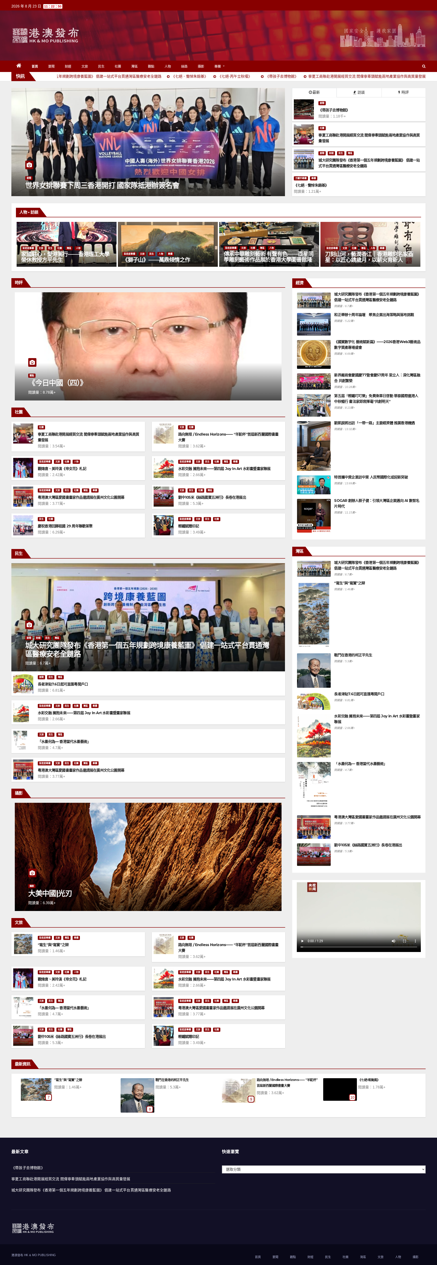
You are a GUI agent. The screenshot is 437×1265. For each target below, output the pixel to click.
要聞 (51, 66)
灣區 (134, 66)
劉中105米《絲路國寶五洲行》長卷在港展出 (212, 497)
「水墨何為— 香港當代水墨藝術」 (64, 741)
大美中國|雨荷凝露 (269, 1080)
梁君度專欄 (28, 248)
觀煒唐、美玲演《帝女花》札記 (62, 469)
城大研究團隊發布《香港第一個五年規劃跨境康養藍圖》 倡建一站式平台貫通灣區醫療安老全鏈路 (147, 649)
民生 (101, 66)
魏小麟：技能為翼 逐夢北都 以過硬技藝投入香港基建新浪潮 (119, 382)
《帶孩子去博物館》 (28, 1168)
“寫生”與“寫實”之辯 (53, 945)
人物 (168, 66)
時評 (405, 92)
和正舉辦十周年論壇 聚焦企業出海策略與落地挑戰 (374, 315)
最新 (316, 92)
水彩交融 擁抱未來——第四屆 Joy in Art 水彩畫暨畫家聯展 (224, 469)
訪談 (361, 92)
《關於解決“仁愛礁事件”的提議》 (381, 1080)
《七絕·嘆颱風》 (166, 1080)
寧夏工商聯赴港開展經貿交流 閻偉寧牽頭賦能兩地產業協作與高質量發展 (70, 1179)
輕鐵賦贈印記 (188, 526)
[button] (424, 66)
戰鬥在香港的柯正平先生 (353, 655)
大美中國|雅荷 (50, 893)
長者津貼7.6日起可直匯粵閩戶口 (63, 684)
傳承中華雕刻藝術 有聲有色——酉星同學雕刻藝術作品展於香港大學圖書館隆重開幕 (66, 260)
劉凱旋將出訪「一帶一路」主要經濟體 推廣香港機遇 (374, 423)
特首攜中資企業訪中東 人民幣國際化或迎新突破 (371, 477)
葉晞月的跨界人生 (244, 260)
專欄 (218, 66)
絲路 (184, 66)
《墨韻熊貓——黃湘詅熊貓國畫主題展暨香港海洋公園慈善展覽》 (369, 257)
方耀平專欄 (301, 178)
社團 (118, 66)
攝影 (201, 66)
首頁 (35, 66)
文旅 (84, 66)
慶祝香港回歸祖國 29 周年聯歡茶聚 (65, 526)
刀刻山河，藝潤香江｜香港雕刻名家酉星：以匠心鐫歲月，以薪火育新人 (166, 257)
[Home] (19, 66)
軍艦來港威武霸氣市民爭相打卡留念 (80, 185)
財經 (68, 66)
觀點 (151, 66)
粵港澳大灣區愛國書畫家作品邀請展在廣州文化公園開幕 (81, 497)
